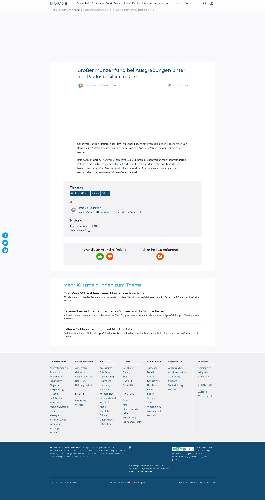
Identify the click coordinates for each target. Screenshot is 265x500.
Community (204, 367)
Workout (79, 404)
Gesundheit (83, 3)
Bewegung (80, 400)
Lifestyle (147, 3)
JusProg (175, 459)
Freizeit (151, 372)
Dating (126, 372)
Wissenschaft (154, 411)
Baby (125, 400)
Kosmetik (104, 402)
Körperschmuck (108, 398)
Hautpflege (105, 389)
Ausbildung (174, 376)
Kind (125, 404)
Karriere (158, 3)
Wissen (172, 389)
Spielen (105, 193)
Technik (151, 398)
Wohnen (151, 415)
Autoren (202, 391)
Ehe (125, 376)
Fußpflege (105, 372)
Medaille (120, 164)
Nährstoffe (81, 380)
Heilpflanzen (56, 398)
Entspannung (57, 389)
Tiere (149, 402)
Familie (136, 3)
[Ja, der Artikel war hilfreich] (100, 256)
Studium (172, 380)
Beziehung (128, 367)
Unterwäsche (107, 419)
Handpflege (106, 385)
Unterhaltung (154, 406)
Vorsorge (54, 428)
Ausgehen (152, 367)
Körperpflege (106, 393)
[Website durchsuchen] (205, 3)
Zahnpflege (105, 423)
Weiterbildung (175, 385)
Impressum (183, 482)
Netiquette (204, 376)
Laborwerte (56, 411)
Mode (103, 406)
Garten (150, 376)
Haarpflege (105, 380)
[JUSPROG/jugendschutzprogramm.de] (183, 448)
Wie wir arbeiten (206, 396)
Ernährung (98, 3)
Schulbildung (129, 417)
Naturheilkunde (58, 419)
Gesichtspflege (107, 376)
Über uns (205, 385)
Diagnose (54, 385)
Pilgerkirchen (174, 143)
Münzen (78, 9)
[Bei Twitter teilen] (5, 243)
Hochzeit (127, 380)
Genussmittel (154, 380)
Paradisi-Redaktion (90, 207)
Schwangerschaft (132, 421)
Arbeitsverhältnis (177, 372)
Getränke (80, 372)
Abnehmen (81, 367)
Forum (188, 3)
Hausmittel (55, 393)
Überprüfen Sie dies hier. (141, 471)
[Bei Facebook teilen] (5, 235)
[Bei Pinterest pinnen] (5, 250)
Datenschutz (196, 482)
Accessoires (106, 367)
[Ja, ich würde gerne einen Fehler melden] (160, 256)
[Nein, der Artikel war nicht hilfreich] (109, 256)
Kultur (150, 389)
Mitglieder (203, 372)
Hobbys (75, 193)
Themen (62, 9)
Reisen (150, 393)
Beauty (118, 3)
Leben (126, 413)
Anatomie (55, 372)
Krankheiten (56, 402)
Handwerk (152, 385)
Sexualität (128, 385)
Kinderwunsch (130, 409)
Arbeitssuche (175, 367)
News (52, 9)
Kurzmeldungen (174, 3)
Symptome (55, 423)
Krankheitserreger (59, 406)
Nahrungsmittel (83, 385)
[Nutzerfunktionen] (211, 3)
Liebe (127, 3)
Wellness (54, 432)
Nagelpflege (106, 411)
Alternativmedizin (59, 367)
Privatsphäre (209, 482)
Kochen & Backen (84, 376)
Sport (109, 3)
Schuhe (104, 415)
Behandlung (56, 380)
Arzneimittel (56, 376)
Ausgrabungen (111, 159)
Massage (54, 415)
